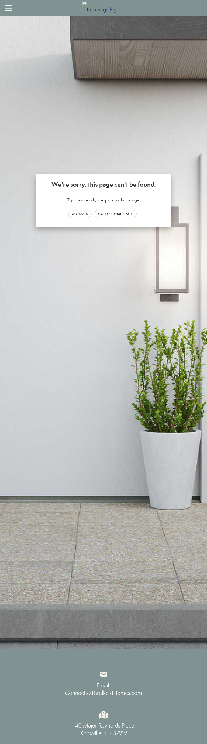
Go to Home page (115, 214)
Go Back (80, 214)
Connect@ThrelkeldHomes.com (103, 692)
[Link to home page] (103, 8)
